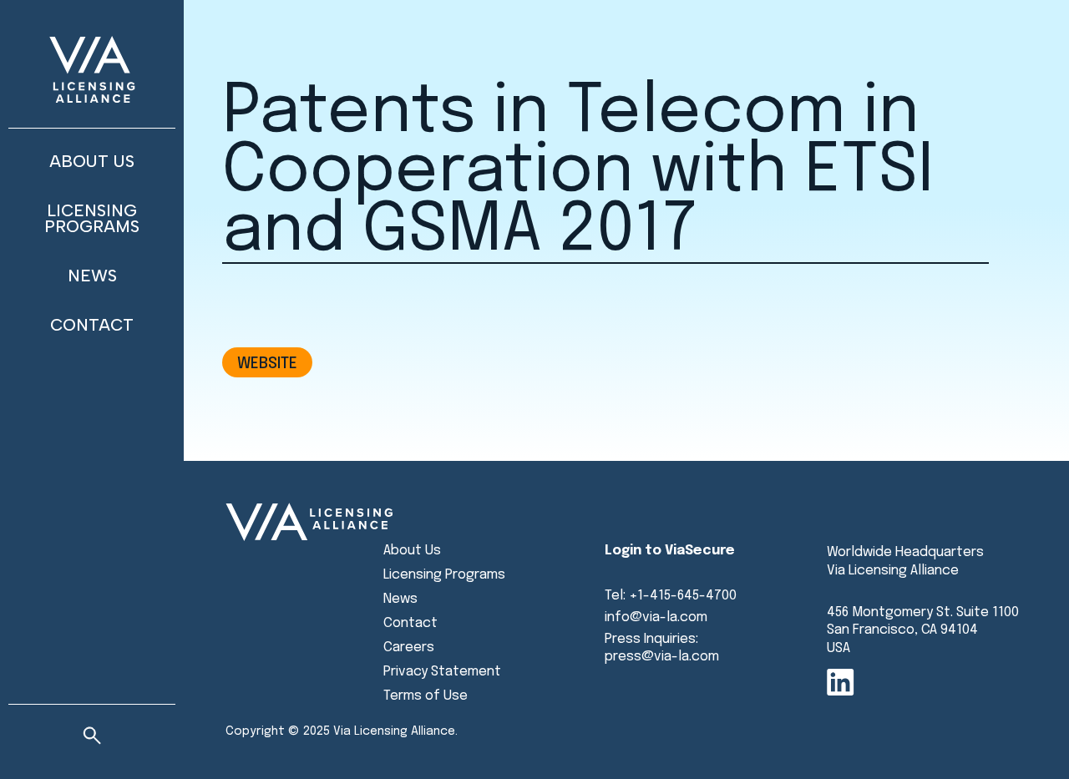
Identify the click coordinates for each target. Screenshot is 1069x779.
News (92, 276)
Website (267, 364)
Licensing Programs (91, 218)
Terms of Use (425, 696)
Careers (408, 647)
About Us (91, 161)
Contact (92, 325)
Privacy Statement (442, 672)
